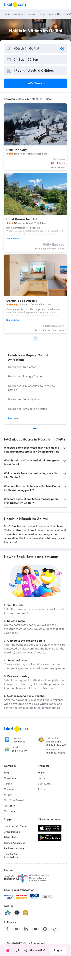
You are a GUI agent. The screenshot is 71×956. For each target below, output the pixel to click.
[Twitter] (16, 929)
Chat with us (18, 741)
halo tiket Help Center (15, 826)
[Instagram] (45, 929)
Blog (6, 772)
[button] (35, 450)
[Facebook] (7, 929)
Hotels (41, 778)
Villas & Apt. (44, 783)
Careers (8, 783)
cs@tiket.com (19, 750)
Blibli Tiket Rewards (14, 800)
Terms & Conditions (14, 842)
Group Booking (12, 831)
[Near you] (62, 48)
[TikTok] (54, 929)
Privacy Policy (11, 837)
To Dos (41, 789)
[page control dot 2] (37, 428)
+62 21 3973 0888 (55, 752)
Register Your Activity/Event (11, 855)
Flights (41, 772)
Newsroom (10, 778)
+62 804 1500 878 (56, 744)
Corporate (9, 789)
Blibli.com (9, 811)
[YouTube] (35, 929)
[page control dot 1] (34, 428)
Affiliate (8, 794)
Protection (9, 805)
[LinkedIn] (26, 929)
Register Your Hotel (14, 848)
